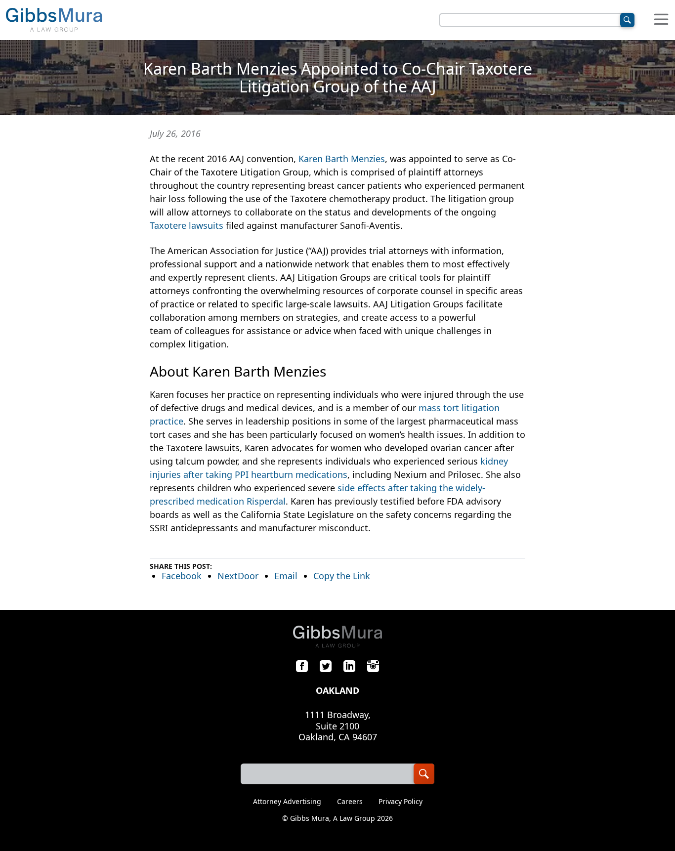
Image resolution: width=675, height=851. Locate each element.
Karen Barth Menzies (341, 159)
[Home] (54, 20)
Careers (350, 801)
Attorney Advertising (287, 801)
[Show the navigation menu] (661, 20)
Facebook (182, 576)
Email (285, 576)
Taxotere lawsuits (186, 225)
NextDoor (237, 576)
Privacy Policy (400, 801)
